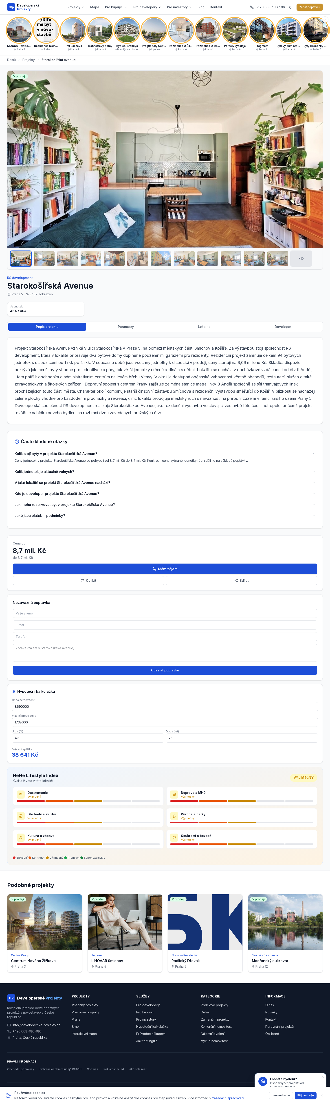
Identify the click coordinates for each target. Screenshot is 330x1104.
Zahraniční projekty (215, 1019)
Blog (201, 7)
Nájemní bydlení (212, 1034)
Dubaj (205, 1012)
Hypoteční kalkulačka (152, 1026)
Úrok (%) (17, 731)
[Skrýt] (325, 19)
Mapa (94, 7)
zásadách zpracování (228, 1098)
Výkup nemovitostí (214, 1041)
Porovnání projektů (279, 1026)
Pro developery (145, 7)
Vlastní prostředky (24, 715)
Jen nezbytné (281, 1095)
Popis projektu (47, 327)
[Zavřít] (322, 1095)
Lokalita (204, 327)
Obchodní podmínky (20, 1069)
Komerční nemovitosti (216, 1026)
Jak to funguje (147, 1041)
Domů (11, 60)
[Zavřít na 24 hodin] (322, 1077)
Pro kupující (114, 7)
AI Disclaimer (137, 1069)
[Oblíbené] (291, 7)
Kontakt (216, 7)
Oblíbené (272, 1034)
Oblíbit (91, 580)
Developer (283, 327)
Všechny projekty (85, 1005)
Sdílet (244, 580)
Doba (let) (172, 731)
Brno (75, 1026)
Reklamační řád (113, 1069)
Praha (76, 1019)
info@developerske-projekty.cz (36, 1025)
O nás (269, 1005)
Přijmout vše (305, 1095)
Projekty (74, 7)
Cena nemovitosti (23, 700)
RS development (20, 278)
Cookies (92, 1069)
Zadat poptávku (309, 7)
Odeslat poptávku (165, 670)
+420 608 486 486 (27, 1031)
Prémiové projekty (85, 1012)
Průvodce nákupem (150, 1034)
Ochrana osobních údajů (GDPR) (60, 1069)
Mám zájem (168, 569)
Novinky (271, 1012)
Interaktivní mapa (84, 1034)
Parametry (126, 327)
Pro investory (177, 7)
